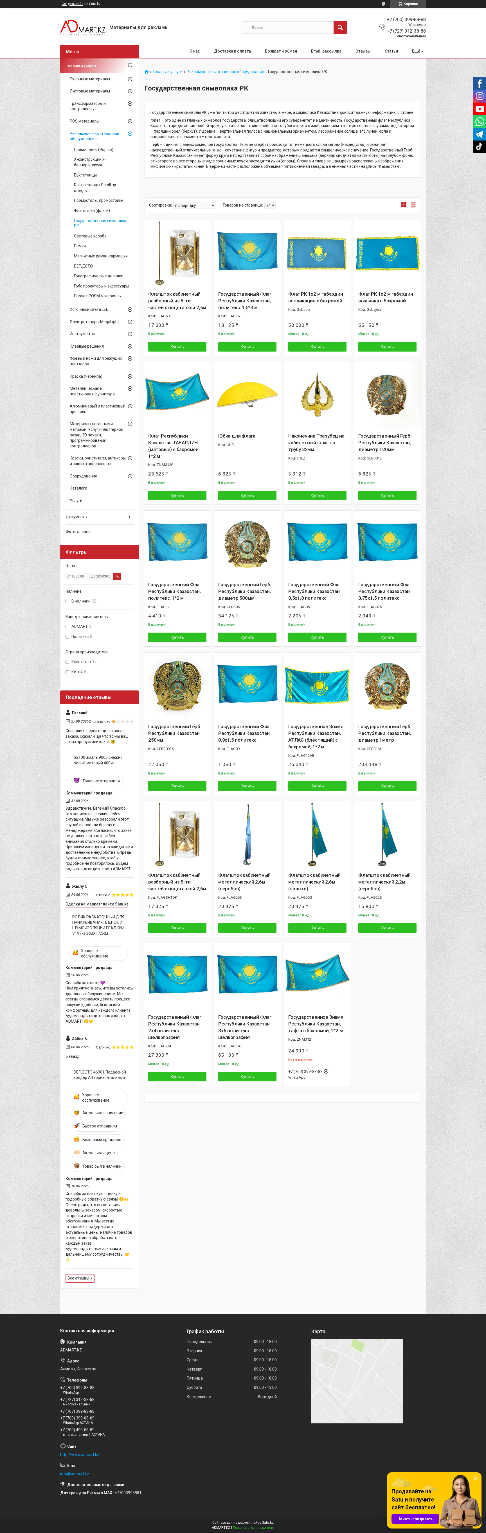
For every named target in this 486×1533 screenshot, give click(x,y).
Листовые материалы (90, 91)
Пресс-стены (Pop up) (93, 149)
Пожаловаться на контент (253, 1528)
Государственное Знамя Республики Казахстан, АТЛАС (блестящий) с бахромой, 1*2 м (315, 736)
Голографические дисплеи (98, 276)
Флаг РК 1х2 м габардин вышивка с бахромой (385, 297)
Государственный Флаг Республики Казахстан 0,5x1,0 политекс (315, 591)
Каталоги (78, 488)
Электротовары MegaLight (94, 322)
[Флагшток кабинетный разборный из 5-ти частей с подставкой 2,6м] (177, 253)
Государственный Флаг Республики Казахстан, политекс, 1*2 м (175, 591)
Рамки (80, 246)
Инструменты (82, 334)
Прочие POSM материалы (98, 296)
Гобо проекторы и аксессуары (101, 286)
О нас (195, 51)
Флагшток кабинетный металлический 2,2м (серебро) (384, 881)
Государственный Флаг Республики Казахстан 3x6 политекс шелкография (245, 1027)
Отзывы (363, 51)
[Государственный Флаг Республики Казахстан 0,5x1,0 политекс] (317, 544)
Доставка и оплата (232, 51)
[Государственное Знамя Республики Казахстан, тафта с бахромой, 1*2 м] (317, 976)
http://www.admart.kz (79, 1454)
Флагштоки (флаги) (92, 210)
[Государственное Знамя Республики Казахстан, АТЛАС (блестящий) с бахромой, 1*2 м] (317, 686)
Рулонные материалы (90, 79)
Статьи (391, 51)
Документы (76, 517)
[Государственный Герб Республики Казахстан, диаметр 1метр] (387, 686)
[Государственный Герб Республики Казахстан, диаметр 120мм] (387, 395)
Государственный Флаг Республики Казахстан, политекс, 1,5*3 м (245, 300)
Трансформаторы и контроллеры (88, 106)
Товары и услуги (167, 72)
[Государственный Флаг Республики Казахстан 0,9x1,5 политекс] (247, 686)
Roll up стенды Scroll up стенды (95, 188)
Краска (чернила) (86, 376)
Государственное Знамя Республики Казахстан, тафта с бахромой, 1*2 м (315, 1023)
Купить (177, 347)
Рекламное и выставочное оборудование (225, 72)
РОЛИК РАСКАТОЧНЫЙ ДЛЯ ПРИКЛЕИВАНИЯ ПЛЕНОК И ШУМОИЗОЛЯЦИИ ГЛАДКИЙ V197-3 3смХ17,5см (98, 925)
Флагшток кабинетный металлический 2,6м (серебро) (244, 881)
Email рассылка (326, 51)
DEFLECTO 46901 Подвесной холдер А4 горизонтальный (100, 1075)
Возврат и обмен (281, 51)
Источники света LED (89, 309)
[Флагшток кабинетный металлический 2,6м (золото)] (317, 834)
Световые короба (90, 236)
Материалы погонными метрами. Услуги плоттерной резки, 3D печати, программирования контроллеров (96, 435)
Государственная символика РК (100, 223)
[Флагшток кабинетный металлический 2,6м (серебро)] (247, 834)
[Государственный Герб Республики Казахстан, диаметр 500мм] (247, 544)
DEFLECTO (83, 266)
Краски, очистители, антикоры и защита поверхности (98, 461)
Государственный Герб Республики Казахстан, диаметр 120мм (384, 442)
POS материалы (84, 121)
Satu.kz (268, 1523)
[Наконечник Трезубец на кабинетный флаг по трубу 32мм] (317, 395)
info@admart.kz (74, 1473)
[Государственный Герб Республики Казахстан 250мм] (177, 686)
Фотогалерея (78, 531)
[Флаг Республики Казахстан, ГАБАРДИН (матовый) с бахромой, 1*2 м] (177, 395)
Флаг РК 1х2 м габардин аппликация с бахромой (315, 297)
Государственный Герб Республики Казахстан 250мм (174, 733)
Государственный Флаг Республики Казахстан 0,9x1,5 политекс (245, 733)
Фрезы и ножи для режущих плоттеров (96, 361)
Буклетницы (85, 175)
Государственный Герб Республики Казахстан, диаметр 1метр (384, 733)
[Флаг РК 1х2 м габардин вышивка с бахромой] (387, 253)
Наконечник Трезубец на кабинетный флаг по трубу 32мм (316, 442)
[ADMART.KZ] (82, 27)
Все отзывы (78, 1278)
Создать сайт (72, 4)
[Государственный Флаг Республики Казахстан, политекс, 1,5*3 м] (247, 253)
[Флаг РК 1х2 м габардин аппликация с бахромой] (317, 253)
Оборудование (83, 476)
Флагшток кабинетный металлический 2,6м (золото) (314, 881)
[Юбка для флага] (247, 395)
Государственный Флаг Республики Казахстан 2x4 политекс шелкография (175, 1027)
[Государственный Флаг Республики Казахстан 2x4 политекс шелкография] (177, 976)
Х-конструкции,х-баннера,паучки (90, 162)
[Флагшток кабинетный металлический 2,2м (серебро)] (387, 834)
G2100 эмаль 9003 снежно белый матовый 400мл (98, 760)
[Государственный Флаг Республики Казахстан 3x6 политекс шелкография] (247, 976)
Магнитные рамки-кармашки (101, 256)
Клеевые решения (87, 346)
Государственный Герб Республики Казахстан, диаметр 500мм (244, 591)
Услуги (76, 500)
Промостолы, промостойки (98, 200)
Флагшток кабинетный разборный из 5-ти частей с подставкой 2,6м (177, 300)
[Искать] (340, 27)
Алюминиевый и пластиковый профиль (97, 409)
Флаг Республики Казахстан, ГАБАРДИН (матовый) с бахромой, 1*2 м (174, 446)
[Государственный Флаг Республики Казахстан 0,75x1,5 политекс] (387, 544)
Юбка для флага (236, 436)
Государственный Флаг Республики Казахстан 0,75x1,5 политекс (385, 591)
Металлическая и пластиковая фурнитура (92, 391)
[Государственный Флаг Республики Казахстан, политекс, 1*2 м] (177, 544)
